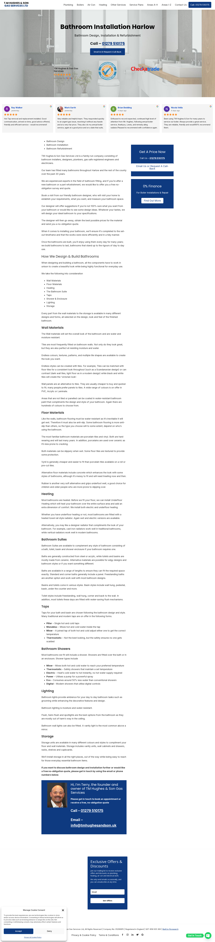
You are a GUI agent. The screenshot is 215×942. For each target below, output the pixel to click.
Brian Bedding (125, 107)
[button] (63, 910)
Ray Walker (17, 107)
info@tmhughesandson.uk (93, 825)
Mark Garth (70, 107)
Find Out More (152, 200)
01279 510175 (113, 43)
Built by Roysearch (170, 929)
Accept (18, 931)
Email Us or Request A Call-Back (152, 167)
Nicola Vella (177, 107)
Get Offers (107, 900)
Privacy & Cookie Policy (32, 937)
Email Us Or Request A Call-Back (107, 51)
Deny (49, 931)
